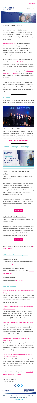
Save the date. (19, 280)
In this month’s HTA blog (9, 43)
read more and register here (10, 264)
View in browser (32, 3)
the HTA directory (22, 62)
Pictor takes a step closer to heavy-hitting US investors (18, 322)
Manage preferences (18, 399)
